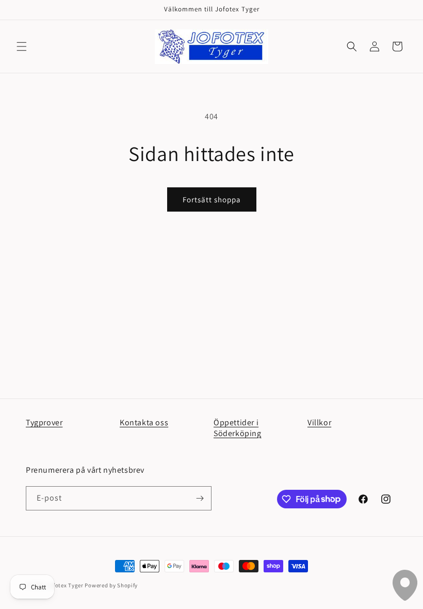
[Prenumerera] (199, 498)
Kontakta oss (144, 422)
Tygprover (44, 422)
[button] (21, 46)
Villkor (319, 422)
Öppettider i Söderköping (238, 428)
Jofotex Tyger (65, 585)
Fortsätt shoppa (212, 199)
